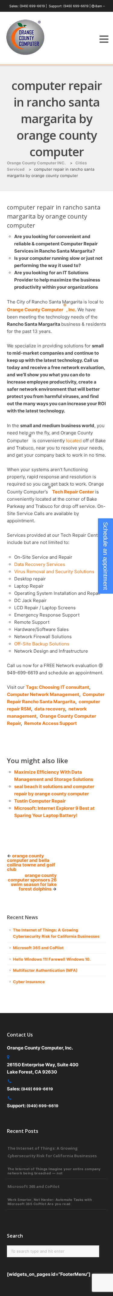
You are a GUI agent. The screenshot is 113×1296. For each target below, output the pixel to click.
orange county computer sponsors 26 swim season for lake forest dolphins (32, 882)
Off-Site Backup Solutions (41, 644)
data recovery (49, 709)
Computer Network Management (43, 694)
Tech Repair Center (73, 492)
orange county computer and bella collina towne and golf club (31, 862)
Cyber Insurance (29, 981)
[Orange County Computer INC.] (25, 55)
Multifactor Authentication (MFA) (45, 970)
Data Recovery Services (39, 564)
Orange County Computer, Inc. (41, 309)
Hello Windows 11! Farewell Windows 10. (52, 959)
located (74, 440)
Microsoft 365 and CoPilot (38, 947)
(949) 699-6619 (32, 6)
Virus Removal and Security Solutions (54, 571)
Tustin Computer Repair (40, 801)
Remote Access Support (50, 723)
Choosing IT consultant (64, 687)
